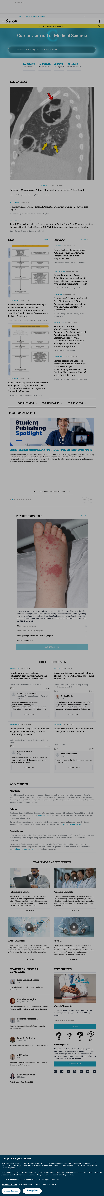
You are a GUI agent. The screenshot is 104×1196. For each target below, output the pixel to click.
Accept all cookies (11, 1191)
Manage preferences (9, 1184)
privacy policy (13, 1180)
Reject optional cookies (32, 1191)
